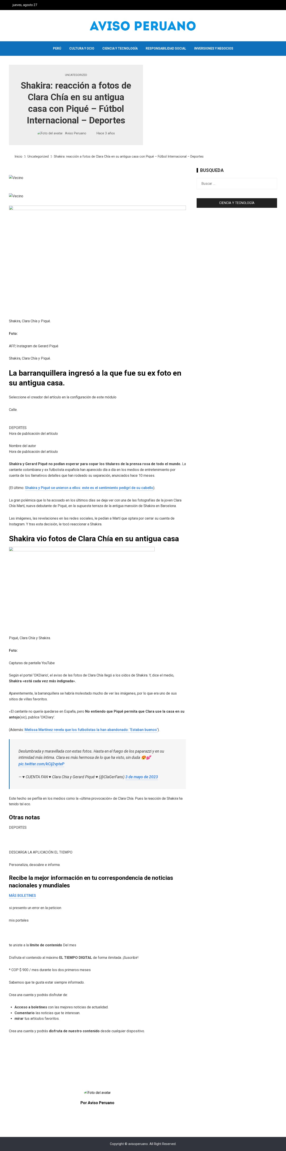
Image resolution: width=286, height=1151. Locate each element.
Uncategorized (76, 75)
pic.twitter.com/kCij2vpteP (41, 764)
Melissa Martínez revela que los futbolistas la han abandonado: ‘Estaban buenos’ (91, 730)
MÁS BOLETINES (22, 895)
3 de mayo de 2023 (141, 777)
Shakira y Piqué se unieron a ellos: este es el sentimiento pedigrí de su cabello (89, 488)
